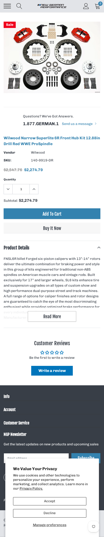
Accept (49, 501)
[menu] (7, 6)
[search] (19, 6)
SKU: (7, 160)
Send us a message (77, 124)
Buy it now (52, 228)
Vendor (9, 152)
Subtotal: (11, 201)
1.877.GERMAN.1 (41, 123)
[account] (86, 6)
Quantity (10, 179)
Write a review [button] (52, 370)
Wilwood (38, 152)
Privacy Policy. (31, 488)
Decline (50, 513)
